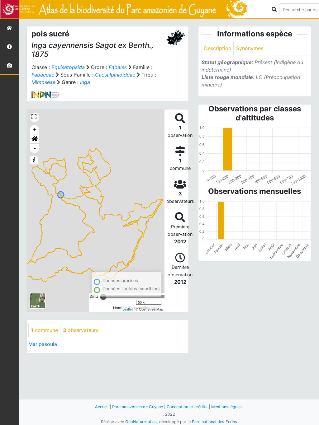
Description (217, 48)
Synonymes (249, 48)
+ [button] (34, 129)
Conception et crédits (187, 406)
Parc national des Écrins (214, 421)
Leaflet (127, 308)
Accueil (101, 406)
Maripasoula (42, 344)
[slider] (103, 297)
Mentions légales (227, 406)
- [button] (34, 148)
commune (44, 330)
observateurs (80, 330)
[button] (34, 139)
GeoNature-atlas (141, 421)
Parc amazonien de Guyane (137, 406)
